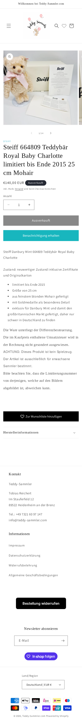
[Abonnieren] (63, 641)
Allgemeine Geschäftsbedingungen (33, 575)
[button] (9, 26)
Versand (19, 188)
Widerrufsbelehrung (23, 565)
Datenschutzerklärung (24, 555)
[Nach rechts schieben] (51, 133)
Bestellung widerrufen (41, 603)
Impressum (17, 545)
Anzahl (7, 196)
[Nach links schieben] (31, 133)
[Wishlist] (64, 25)
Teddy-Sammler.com (33, 715)
